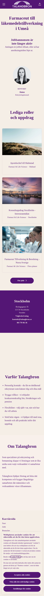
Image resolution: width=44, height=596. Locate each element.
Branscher (6, 530)
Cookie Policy (16, 557)
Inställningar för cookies (22, 589)
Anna (22, 92)
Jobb (4, 527)
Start (4, 523)
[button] (40, 4)
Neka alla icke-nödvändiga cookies (22, 582)
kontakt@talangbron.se (22, 319)
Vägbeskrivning (22, 316)
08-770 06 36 (22, 323)
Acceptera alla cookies (22, 575)
